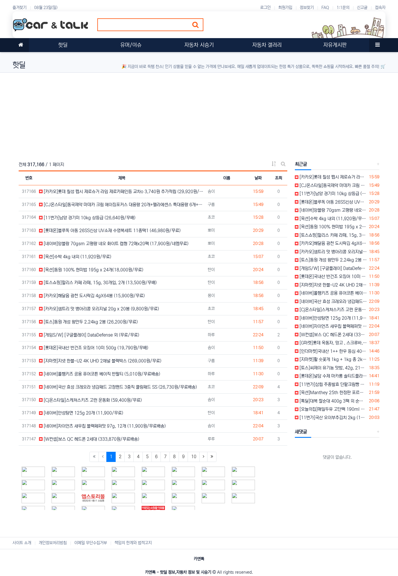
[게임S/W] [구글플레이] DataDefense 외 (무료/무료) (91, 335)
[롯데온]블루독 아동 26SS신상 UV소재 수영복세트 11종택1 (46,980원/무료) (112, 230)
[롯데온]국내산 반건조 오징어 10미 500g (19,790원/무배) (95, 347)
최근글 (301, 164)
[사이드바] (377, 45)
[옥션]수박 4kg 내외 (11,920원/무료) (77, 256)
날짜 (258, 178)
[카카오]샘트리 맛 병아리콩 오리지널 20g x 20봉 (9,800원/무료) (101, 308)
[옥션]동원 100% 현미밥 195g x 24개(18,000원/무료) (93, 269)
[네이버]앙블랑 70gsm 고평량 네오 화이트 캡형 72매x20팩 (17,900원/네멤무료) (116, 243)
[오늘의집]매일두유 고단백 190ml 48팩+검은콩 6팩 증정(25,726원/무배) (332, 409)
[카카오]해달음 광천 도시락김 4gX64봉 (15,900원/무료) (94, 295)
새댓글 (301, 431)
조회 (278, 178)
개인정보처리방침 (53, 543)
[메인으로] (21, 45)
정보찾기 (307, 7)
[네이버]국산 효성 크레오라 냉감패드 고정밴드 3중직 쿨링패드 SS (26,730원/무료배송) (120, 387)
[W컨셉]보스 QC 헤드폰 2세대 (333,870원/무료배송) (91, 439)
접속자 (380, 7)
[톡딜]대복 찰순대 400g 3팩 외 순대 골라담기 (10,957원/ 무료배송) (332, 401)
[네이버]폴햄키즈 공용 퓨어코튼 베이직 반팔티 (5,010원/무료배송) (101, 373)
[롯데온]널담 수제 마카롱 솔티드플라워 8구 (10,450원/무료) (332, 376)
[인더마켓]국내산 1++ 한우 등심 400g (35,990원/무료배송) (332, 351)
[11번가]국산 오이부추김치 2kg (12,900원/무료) (332, 417)
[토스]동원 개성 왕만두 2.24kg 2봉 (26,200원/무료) (90, 321)
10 (193, 456)
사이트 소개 (22, 543)
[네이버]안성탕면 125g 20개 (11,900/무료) (83, 412)
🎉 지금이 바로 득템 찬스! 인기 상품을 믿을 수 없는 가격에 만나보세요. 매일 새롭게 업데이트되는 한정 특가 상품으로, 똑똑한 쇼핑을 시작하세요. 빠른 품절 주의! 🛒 (253, 66)
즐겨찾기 (20, 7)
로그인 (265, 7)
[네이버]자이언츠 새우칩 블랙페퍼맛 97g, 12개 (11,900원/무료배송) (104, 426)
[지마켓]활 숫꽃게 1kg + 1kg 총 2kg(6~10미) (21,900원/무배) (332, 359)
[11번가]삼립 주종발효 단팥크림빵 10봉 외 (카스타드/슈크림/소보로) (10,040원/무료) (332, 384)
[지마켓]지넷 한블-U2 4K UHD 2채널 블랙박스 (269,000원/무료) (102, 360)
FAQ (325, 7)
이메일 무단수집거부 (90, 543)
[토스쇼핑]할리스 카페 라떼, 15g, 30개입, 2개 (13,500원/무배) (100, 282)
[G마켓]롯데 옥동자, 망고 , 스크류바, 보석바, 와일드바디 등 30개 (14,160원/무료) (332, 342)
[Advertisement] (187, 113)
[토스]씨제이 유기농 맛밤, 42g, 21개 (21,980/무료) (332, 367)
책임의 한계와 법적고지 (133, 543)
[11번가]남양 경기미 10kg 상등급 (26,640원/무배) (89, 217)
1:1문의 (343, 7)
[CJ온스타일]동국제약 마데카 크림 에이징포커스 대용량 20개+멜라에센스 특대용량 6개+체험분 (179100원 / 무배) (332, 185)
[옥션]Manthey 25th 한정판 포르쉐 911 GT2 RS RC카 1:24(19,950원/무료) (332, 392)
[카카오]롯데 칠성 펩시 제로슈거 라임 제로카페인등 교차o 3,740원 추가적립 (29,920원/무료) (124, 191)
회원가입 (285, 7)
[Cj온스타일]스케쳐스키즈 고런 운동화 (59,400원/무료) (92, 400)
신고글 (362, 7)
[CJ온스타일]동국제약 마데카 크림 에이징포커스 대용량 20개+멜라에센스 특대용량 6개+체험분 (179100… (124, 204)
